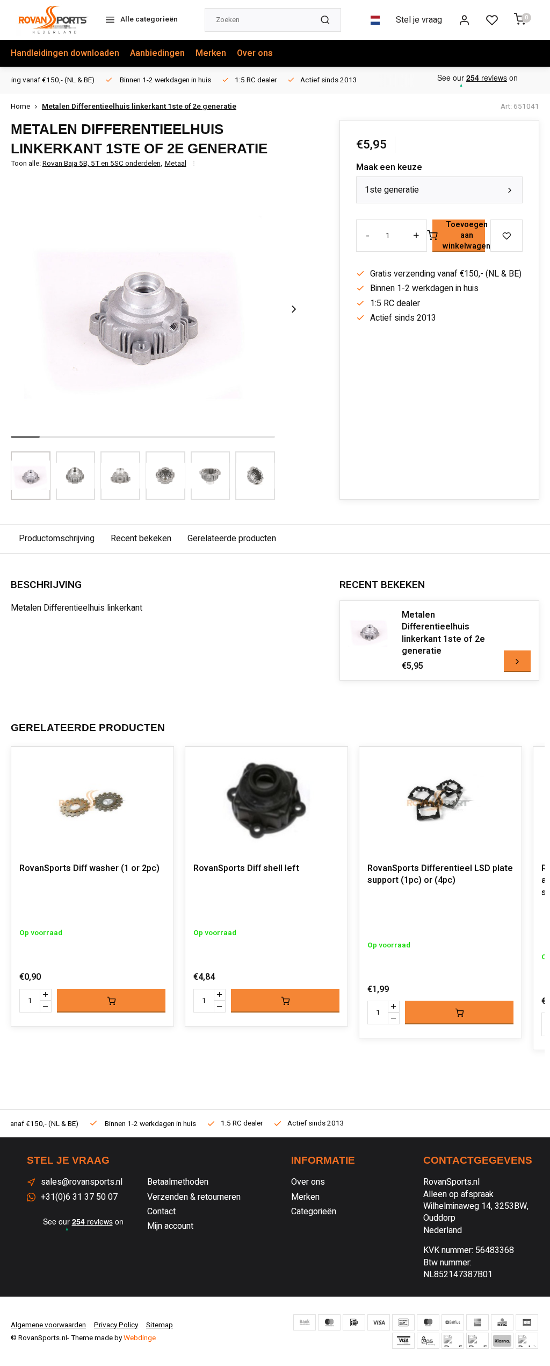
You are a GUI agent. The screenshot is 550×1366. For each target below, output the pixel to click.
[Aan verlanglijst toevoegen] (157, 763)
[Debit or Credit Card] (527, 1341)
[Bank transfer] (304, 1322)
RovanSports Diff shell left (246, 868)
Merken (211, 53)
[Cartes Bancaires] (527, 1322)
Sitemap (159, 1325)
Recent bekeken (141, 538)
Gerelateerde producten (231, 538)
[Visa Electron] (403, 1341)
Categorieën (313, 1212)
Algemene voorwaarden (48, 1325)
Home (20, 107)
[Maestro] (428, 1322)
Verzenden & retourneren (194, 1197)
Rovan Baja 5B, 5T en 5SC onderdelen (102, 164)
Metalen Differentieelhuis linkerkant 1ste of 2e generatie (139, 107)
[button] (293, 308)
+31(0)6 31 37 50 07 (79, 1197)
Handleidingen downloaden (65, 53)
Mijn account (170, 1226)
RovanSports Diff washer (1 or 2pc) (89, 868)
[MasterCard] (329, 1322)
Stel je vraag (419, 20)
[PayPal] (453, 1341)
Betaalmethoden (177, 1182)
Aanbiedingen (157, 53)
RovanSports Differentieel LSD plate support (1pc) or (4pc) (440, 874)
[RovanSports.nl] (53, 20)
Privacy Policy (116, 1325)
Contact (161, 1212)
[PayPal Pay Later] (477, 1341)
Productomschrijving (57, 538)
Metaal (175, 164)
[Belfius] (453, 1322)
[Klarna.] (502, 1341)
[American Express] (477, 1322)
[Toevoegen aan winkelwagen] (111, 1001)
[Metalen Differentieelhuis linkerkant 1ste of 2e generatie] (369, 630)
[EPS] (428, 1341)
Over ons (255, 53)
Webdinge (140, 1338)
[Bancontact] (403, 1322)
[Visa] (378, 1322)
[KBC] (502, 1322)
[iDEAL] (354, 1322)
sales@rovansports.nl (81, 1182)
